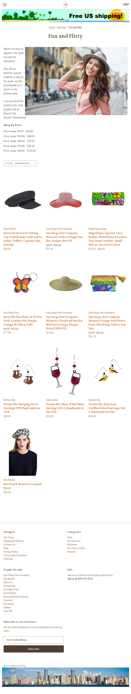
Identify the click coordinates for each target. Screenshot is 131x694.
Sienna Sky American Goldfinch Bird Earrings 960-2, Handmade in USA (107, 408)
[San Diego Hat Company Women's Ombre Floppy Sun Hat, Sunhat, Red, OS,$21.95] (65, 200)
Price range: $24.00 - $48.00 (19, 136)
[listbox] (26, 163)
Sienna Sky (10, 586)
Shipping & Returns (14, 541)
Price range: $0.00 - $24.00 (18, 131)
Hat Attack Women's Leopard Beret (23, 486)
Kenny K (8, 582)
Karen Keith (10, 593)
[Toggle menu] (4, 4)
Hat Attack (9, 578)
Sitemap (8, 559)
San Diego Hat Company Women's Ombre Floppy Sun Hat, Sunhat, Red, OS (64, 236)
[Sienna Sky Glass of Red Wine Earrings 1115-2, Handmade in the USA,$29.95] (65, 371)
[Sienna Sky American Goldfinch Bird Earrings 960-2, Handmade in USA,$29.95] (108, 371)
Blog (6, 548)
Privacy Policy (11, 551)
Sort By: (9, 163)
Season (71, 551)
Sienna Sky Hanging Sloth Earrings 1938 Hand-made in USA (22, 408)
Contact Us (9, 544)
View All (8, 611)
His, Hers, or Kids (76, 548)
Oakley (7, 607)
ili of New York (11, 589)
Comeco (8, 600)
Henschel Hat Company (16, 596)
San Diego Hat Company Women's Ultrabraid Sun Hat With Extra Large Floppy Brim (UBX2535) (64, 322)
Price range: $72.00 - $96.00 (19, 146)
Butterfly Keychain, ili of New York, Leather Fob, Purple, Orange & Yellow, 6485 (23, 320)
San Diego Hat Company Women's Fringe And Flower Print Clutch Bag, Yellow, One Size (107, 322)
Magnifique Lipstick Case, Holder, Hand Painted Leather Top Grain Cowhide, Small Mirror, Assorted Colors (108, 238)
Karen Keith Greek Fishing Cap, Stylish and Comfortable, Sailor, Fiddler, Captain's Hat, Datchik (23, 238)
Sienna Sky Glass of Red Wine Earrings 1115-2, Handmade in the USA (65, 408)
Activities (72, 544)
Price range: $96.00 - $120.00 (20, 150)
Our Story (9, 537)
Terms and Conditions (15, 555)
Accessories (74, 541)
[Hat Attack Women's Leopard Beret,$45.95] (23, 451)
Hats (69, 537)
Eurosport (9, 603)
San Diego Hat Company (17, 575)
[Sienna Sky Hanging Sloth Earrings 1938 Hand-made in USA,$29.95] (23, 371)
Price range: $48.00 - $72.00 (19, 141)
